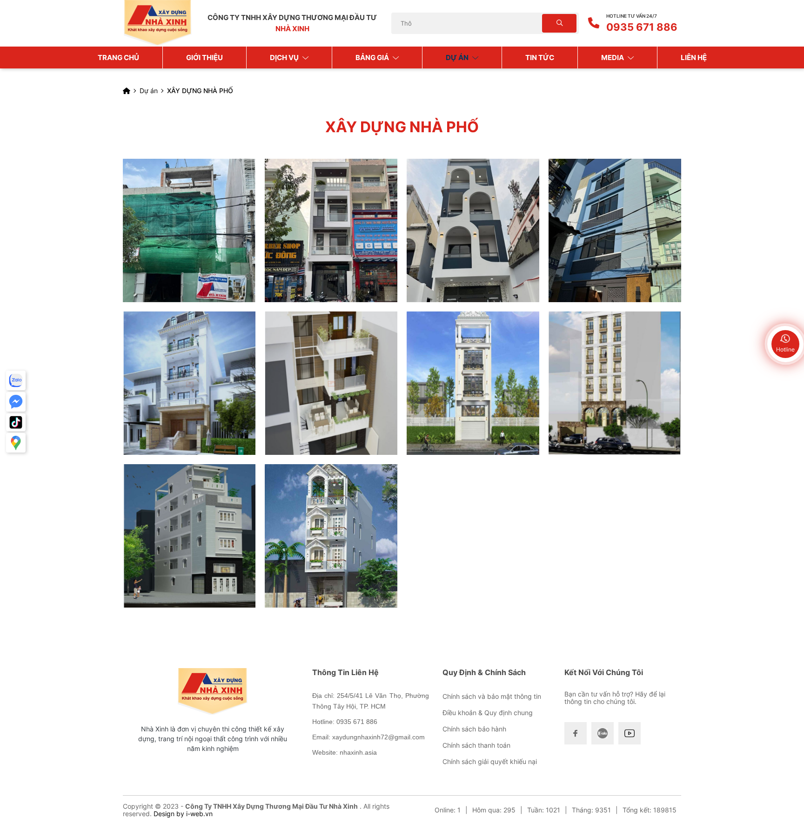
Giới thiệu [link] (204, 57)
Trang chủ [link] (118, 57)
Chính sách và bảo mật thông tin (491, 696)
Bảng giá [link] (372, 57)
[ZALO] (602, 733)
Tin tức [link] (539, 57)
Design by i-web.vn (183, 814)
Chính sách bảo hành (474, 729)
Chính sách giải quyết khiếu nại (489, 761)
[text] (468, 23)
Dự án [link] (458, 57)
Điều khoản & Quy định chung (487, 713)
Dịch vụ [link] (285, 57)
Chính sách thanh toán (476, 745)
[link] (189, 230)
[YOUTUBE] (629, 733)
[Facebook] (575, 733)
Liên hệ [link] (694, 57)
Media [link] (613, 57)
